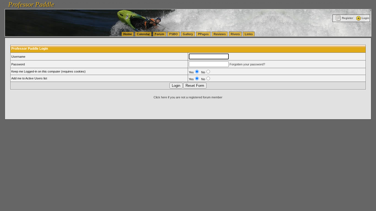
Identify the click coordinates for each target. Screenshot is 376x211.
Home (127, 34)
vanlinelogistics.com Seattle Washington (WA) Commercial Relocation (258, 2)
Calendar (143, 34)
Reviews (220, 34)
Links (249, 34)
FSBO (173, 34)
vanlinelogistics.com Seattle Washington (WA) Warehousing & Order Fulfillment (158, 2)
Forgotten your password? (247, 64)
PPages (203, 34)
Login (365, 18)
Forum (159, 34)
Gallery (188, 34)
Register (347, 18)
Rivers (235, 34)
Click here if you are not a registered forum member (188, 97)
